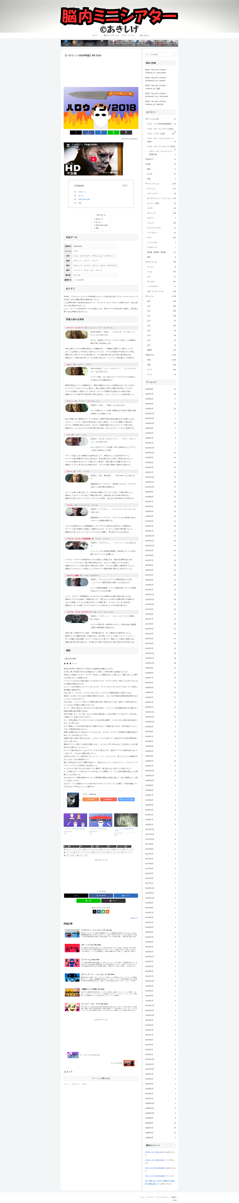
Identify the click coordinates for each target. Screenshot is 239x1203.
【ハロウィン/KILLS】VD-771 (98, 828)
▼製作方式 (121, 846)
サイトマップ (150, 1197)
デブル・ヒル (118, 849)
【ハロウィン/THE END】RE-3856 (75, 828)
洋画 (67, 846)
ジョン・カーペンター (114, 852)
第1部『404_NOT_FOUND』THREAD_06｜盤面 (156, 87)
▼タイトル (113, 846)
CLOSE (125, 185)
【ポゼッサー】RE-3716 (154, 1152)
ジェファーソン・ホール (100, 852)
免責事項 (173, 1197)
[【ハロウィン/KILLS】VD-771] (100, 820)
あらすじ (81, 195)
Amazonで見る (91, 799)
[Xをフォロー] (94, 912)
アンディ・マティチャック (92, 849)
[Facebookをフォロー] (99, 912)
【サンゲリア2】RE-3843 (154, 1168)
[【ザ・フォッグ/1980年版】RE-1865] (126, 820)
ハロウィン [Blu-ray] (89, 794)
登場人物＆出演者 (84, 199)
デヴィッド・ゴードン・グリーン (74, 849)
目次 (98, 215)
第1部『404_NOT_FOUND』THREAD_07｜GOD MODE (156, 71)
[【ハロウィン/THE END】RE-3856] (75, 820)
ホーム (142, 1197)
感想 (80, 203)
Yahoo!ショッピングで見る (126, 799)
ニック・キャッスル (107, 849)
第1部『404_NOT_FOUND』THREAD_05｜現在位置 (156, 102)
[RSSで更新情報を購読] (107, 912)
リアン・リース (127, 852)
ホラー (129, 846)
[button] (126, 132)
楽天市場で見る (108, 799)
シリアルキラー (75, 846)
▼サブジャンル (103, 846)
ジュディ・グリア (83, 855)
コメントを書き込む (101, 1078)
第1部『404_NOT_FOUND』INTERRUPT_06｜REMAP (156, 79)
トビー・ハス (69, 852)
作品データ (82, 192)
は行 (95, 846)
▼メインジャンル (86, 846)
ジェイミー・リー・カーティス (83, 852)
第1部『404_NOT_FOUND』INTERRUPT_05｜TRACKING (156, 95)
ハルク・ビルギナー (71, 855)
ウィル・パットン (129, 849)
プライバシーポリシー (162, 1197)
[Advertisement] (101, 71)
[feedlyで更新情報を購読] (103, 912)
